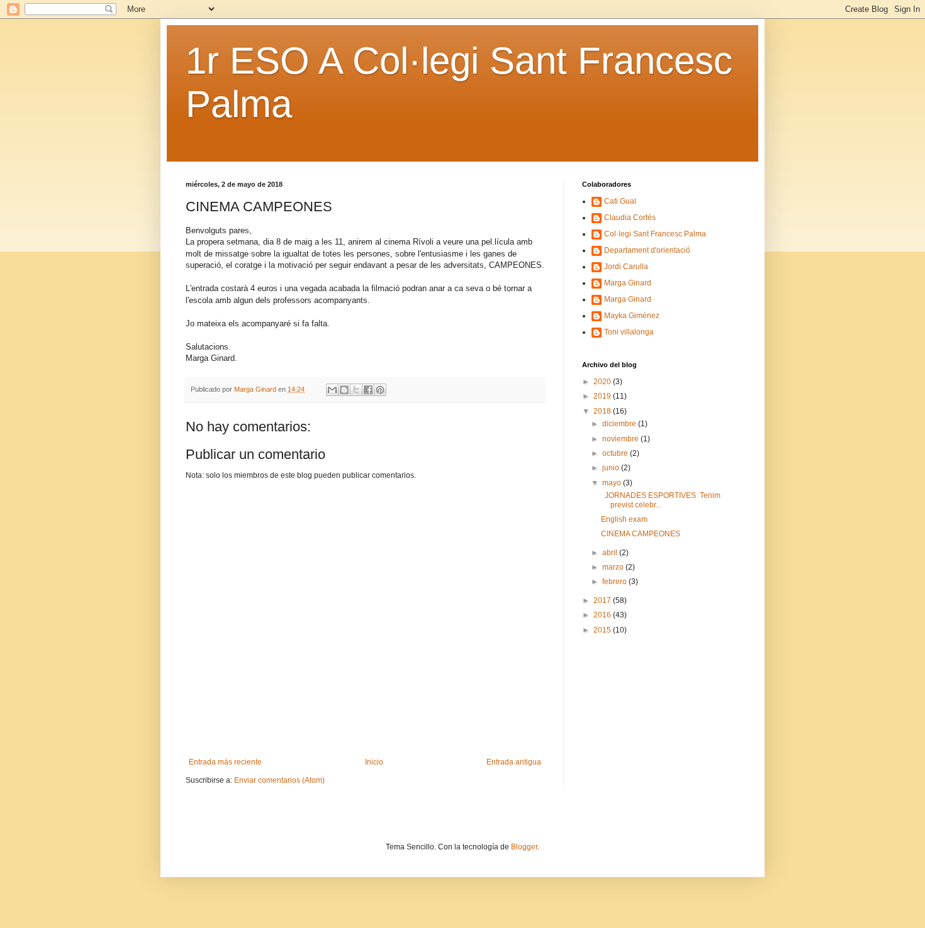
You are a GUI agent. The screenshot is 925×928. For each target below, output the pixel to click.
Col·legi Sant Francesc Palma (655, 233)
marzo (613, 567)
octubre (616, 453)
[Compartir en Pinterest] (380, 390)
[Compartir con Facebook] (368, 390)
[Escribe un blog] (344, 390)
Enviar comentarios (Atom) (279, 780)
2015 (603, 630)
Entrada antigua (513, 762)
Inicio (374, 762)
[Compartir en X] (356, 390)
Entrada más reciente (225, 762)
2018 (603, 411)
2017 (603, 600)
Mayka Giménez (631, 315)
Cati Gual (620, 201)
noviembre (621, 438)
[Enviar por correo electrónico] (332, 390)
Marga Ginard (627, 283)
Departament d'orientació (647, 250)
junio (611, 467)
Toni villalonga (629, 332)
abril (610, 552)
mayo (612, 482)
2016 (603, 614)
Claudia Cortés (630, 217)
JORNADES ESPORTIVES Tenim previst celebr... (660, 500)
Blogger (524, 846)
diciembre (620, 423)
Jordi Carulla (626, 266)
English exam (624, 519)
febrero (615, 581)
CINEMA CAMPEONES (640, 533)
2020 (603, 381)
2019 (603, 396)
